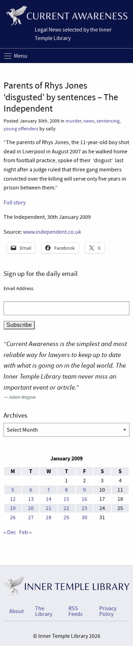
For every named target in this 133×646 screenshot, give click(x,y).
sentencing (108, 121)
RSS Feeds (75, 611)
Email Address (18, 288)
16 (84, 499)
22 (66, 508)
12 (13, 499)
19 (13, 508)
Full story (15, 202)
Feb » (25, 532)
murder (73, 121)
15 (66, 499)
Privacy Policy (107, 611)
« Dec (10, 532)
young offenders (21, 128)
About (16, 611)
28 (48, 517)
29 (66, 517)
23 (84, 508)
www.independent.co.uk (52, 232)
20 (31, 508)
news (88, 121)
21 (48, 508)
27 (31, 517)
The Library (43, 611)
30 (84, 517)
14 (48, 499)
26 (13, 517)
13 (31, 499)
